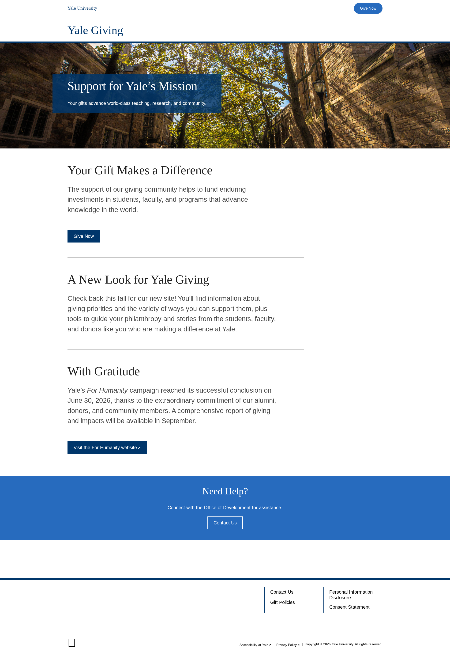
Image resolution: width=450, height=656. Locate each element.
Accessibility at (256, 645)
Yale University (82, 8)
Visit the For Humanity (110, 449)
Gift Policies (282, 602)
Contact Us (225, 522)
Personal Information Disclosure (351, 594)
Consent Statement (349, 607)
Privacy (288, 645)
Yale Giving (95, 30)
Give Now (368, 8)
